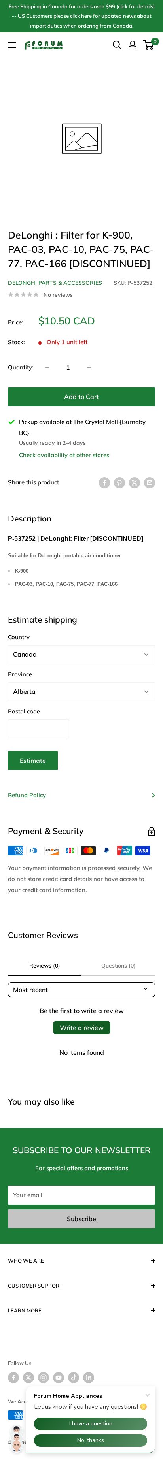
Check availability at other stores (64, 455)
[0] (149, 45)
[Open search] (117, 45)
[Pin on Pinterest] (119, 482)
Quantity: (21, 367)
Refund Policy (27, 795)
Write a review (82, 1028)
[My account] (132, 45)
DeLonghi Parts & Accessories (55, 282)
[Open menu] (12, 45)
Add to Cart (81, 397)
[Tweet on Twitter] (134, 482)
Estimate (33, 760)
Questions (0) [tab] (118, 965)
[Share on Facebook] (104, 482)
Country (19, 637)
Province (20, 674)
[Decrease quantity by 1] (47, 367)
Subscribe (81, 1219)
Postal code (24, 711)
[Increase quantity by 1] (89, 367)
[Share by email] (149, 482)
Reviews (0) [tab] (44, 965)
